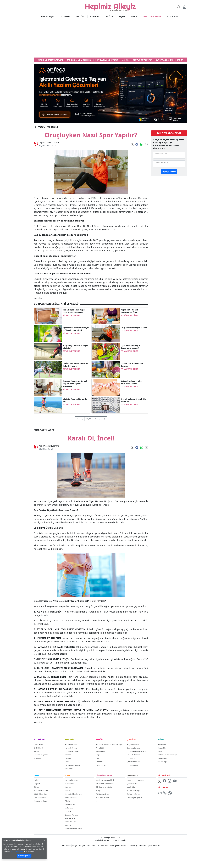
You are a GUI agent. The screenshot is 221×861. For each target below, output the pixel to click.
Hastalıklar (162, 748)
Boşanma (37, 758)
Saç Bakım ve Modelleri (104, 783)
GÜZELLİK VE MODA (152, 16)
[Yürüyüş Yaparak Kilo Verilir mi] (48, 405)
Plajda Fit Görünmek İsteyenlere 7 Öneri (129, 311)
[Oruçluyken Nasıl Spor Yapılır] (106, 333)
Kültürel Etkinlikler (41, 794)
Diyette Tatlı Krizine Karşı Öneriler (132, 364)
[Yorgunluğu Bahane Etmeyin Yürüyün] (48, 351)
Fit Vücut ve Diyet (102, 794)
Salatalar (68, 825)
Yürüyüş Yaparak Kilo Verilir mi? (75, 400)
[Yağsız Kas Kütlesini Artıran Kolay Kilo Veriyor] (48, 369)
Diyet (160, 751)
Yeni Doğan (100, 751)
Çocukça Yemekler (72, 815)
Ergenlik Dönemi (133, 755)
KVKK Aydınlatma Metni (119, 845)
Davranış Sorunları (134, 748)
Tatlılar (67, 790)
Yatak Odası (131, 787)
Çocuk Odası (131, 783)
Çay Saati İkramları (72, 780)
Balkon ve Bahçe (133, 794)
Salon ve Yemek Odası (135, 780)
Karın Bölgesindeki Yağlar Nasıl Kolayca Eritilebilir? (74, 311)
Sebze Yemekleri (71, 797)
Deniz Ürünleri (70, 822)
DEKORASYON (173, 16)
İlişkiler (36, 751)
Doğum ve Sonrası (72, 751)
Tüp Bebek (69, 769)
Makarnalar (69, 808)
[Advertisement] (110, 38)
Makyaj (98, 790)
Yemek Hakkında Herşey (74, 794)
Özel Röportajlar (40, 797)
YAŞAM (122, 16)
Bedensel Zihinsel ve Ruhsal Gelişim (109, 744)
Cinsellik (68, 758)
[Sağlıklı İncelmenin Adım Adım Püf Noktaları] (106, 387)
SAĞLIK (109, 16)
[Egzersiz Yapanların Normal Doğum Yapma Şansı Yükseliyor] (48, 387)
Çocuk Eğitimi (132, 758)
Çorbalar (68, 811)
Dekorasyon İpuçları (134, 797)
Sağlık (98, 755)
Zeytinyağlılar (70, 804)
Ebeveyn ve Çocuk (41, 755)
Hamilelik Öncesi (71, 748)
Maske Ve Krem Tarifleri (105, 780)
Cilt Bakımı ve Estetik (104, 787)
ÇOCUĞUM (95, 16)
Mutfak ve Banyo (133, 790)
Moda (98, 801)
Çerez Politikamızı (16, 851)
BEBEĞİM (80, 16)
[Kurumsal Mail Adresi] (160, 793)
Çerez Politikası (153, 845)
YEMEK (134, 16)
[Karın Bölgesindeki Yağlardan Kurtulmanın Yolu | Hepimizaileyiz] (48, 315)
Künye (74, 845)
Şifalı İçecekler (70, 818)
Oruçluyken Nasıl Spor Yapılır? (134, 328)
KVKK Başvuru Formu (138, 845)
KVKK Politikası (102, 845)
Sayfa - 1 (90, 418)
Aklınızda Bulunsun (41, 790)
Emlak (36, 780)
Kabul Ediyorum (24, 855)
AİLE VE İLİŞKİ (47, 16)
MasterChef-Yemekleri (73, 829)
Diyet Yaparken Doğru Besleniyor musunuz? (130, 346)
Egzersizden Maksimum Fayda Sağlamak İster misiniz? (76, 329)
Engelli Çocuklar (133, 744)
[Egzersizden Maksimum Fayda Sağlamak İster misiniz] (48, 333)
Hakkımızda (66, 845)
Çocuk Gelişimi (132, 765)
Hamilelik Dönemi (71, 744)
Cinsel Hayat (38, 744)
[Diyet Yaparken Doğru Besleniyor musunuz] (106, 351)
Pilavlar (67, 801)
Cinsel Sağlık (162, 762)
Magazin (37, 783)
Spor (66, 762)
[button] (37, 7)
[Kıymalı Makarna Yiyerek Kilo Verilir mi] (106, 405)
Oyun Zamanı (101, 765)
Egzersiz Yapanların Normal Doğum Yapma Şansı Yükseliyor (75, 384)
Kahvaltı (68, 787)
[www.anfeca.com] (110, 93)
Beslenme (68, 755)
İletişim (82, 845)
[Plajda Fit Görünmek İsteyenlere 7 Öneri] (106, 315)
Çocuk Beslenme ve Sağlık (137, 751)
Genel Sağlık (162, 758)
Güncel (36, 787)
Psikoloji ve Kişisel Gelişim (168, 755)
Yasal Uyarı (91, 845)
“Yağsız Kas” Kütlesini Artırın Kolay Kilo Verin (75, 364)
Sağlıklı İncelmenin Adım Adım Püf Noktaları (131, 382)
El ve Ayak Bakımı (102, 797)
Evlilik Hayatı (38, 748)
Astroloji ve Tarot (40, 801)
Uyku (98, 758)
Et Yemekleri (69, 783)
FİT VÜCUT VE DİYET (71, 315)
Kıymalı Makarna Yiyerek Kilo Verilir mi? (133, 400)
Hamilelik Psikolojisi (72, 765)
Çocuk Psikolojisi (133, 762)
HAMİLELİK (65, 16)
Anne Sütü (100, 748)
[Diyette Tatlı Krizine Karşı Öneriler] (106, 369)
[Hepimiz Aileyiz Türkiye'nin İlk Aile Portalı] (110, 6)
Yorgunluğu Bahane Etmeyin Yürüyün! (75, 346)
